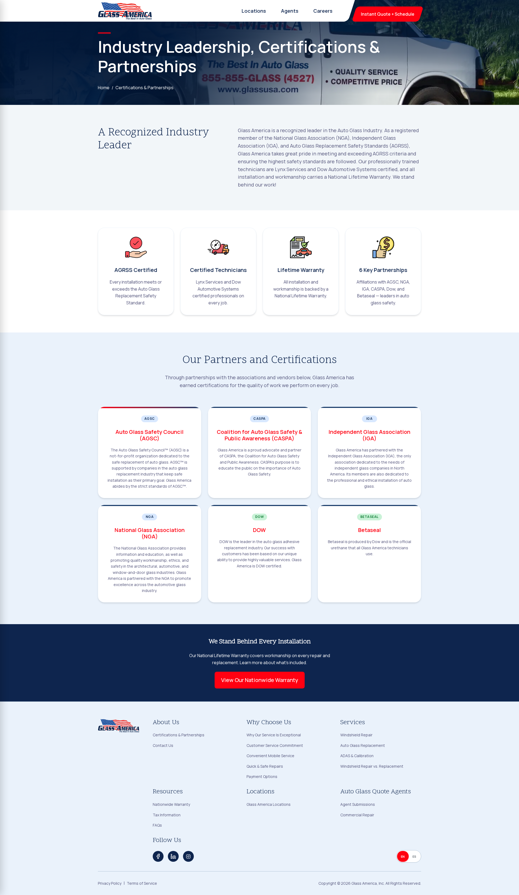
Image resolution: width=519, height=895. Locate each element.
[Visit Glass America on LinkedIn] (173, 856)
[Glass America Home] (125, 10)
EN (403, 856)
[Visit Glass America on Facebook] (158, 856)
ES (414, 856)
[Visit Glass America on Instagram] (188, 856)
